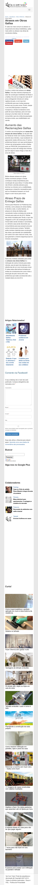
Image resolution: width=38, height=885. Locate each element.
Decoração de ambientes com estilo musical (22, 510)
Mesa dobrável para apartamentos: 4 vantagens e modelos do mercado (22, 501)
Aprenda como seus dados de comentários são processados (17, 443)
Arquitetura (12, 16)
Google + (18, 41)
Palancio (14, 38)
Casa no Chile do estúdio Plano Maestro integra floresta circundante (23, 491)
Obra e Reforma (20, 16)
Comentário (8, 388)
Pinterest (9, 43)
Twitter (26, 41)
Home (6, 16)
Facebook (9, 41)
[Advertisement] (14, 57)
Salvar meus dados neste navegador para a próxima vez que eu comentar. (19, 429)
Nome (7, 407)
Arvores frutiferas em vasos (22, 518)
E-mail (7, 414)
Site (6, 420)
